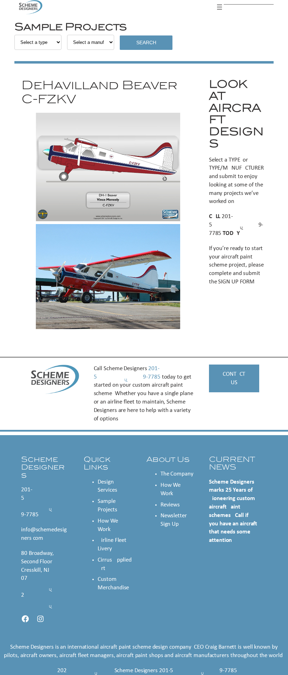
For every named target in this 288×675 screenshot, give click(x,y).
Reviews (170, 505)
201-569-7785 (236, 225)
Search (146, 42)
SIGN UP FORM (236, 282)
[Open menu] (219, 7)
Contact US (234, 378)
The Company (177, 474)
